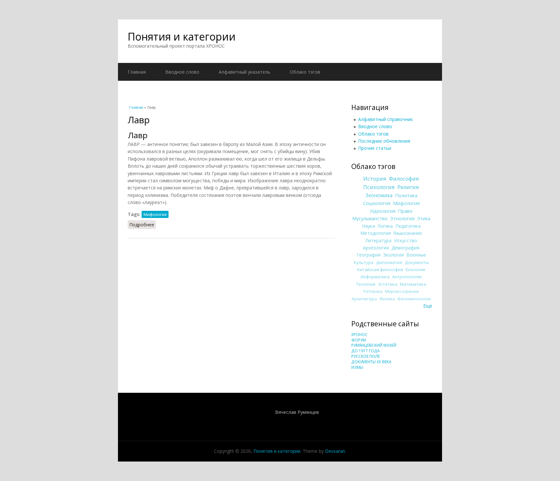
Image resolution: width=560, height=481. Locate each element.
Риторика (372, 291)
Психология (379, 187)
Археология (376, 248)
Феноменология (414, 299)
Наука (368, 226)
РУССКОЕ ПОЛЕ (365, 356)
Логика (385, 226)
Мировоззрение (402, 291)
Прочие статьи (374, 148)
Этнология (402, 218)
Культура (363, 262)
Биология (415, 269)
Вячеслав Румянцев (297, 412)
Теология (365, 284)
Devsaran (335, 451)
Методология (375, 233)
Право (405, 211)
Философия (404, 178)
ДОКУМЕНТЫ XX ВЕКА (371, 362)
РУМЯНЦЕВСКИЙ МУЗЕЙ (373, 345)
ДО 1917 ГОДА (365, 351)
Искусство (405, 240)
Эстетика (387, 284)
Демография (405, 248)
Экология (393, 255)
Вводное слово (182, 72)
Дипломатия (389, 262)
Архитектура (364, 299)
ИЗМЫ (357, 367)
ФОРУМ (358, 340)
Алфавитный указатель (244, 72)
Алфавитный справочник (385, 119)
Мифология (155, 214)
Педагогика (408, 226)
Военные (416, 255)
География (368, 255)
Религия (408, 187)
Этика (423, 218)
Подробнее (142, 225)
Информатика (375, 277)
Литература (378, 240)
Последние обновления (384, 141)
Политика (406, 195)
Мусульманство (370, 218)
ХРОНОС (359, 334)
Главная (137, 72)
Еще (427, 306)
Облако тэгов (305, 72)
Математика (413, 284)
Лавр (137, 135)
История (374, 178)
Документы (417, 262)
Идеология (382, 211)
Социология (377, 203)
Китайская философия (380, 269)
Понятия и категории (182, 36)
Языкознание (407, 233)
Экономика (378, 195)
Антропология (407, 277)
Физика (387, 299)
